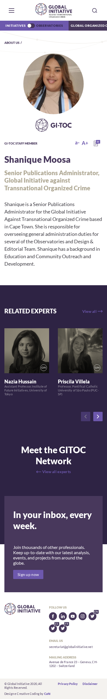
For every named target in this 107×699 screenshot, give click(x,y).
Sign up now (28, 574)
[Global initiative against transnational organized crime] (53, 10)
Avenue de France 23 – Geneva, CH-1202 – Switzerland (73, 664)
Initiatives (15, 25)
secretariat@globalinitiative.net (71, 647)
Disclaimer (90, 683)
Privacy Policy (68, 683)
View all (89, 311)
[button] (11, 10)
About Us (11, 42)
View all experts (56, 471)
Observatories (49, 25)
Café (47, 693)
